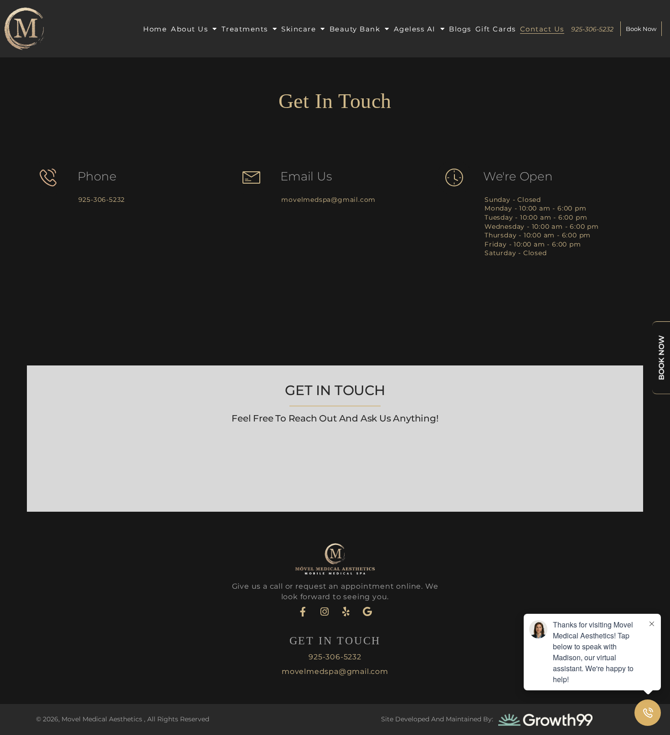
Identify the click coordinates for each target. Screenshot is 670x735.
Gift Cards (495, 29)
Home (155, 29)
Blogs (460, 29)
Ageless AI (415, 29)
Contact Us (542, 29)
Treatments (245, 29)
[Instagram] (324, 611)
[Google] (367, 611)
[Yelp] (346, 611)
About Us (189, 29)
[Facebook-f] (303, 611)
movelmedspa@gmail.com (328, 199)
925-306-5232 (101, 199)
